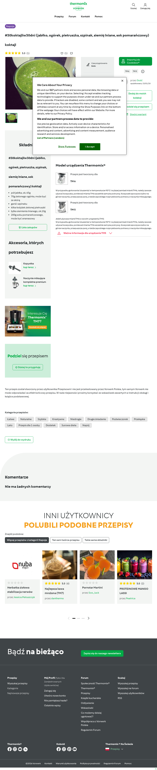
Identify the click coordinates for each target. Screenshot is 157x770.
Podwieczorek (120, 419)
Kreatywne (58, 419)
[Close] (122, 80)
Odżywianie (87, 703)
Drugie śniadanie (97, 419)
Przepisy (12, 677)
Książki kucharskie (91, 698)
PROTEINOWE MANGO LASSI (134, 591)
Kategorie (12, 688)
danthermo (57, 598)
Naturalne (26, 419)
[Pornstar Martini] (97, 564)
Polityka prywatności (90, 763)
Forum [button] (72, 16)
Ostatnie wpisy (52, 705)
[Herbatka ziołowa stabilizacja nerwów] (22, 564)
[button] (133, 6)
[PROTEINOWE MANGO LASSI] (134, 564)
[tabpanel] (78, 585)
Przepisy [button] (59, 16)
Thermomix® (88, 688)
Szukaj (121, 677)
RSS (120, 698)
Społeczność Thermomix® (95, 683)
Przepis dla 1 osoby (29, 425)
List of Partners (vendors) (51, 138)
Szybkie (42, 419)
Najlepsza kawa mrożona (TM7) (54, 591)
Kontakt (48, 763)
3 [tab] (83, 618)
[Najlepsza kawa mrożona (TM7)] (59, 564)
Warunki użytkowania (66, 763)
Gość (140, 80)
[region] (80, 116)
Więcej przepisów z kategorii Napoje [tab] (27, 540)
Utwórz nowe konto (55, 695)
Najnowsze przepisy (18, 693)
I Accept (90, 146)
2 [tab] (78, 618)
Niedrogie (75, 419)
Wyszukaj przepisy (17, 683)
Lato (9, 425)
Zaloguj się (50, 690)
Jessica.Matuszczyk (24, 597)
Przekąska (139, 419)
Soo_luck (94, 592)
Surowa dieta (69, 425)
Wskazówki (87, 707)
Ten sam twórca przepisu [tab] (65, 540)
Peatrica (130, 598)
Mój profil (54, 681)
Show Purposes (67, 146)
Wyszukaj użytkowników (131, 693)
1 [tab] (73, 618)
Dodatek (51, 425)
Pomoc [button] (99, 16)
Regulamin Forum (90, 729)
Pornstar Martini (92, 587)
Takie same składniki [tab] (96, 540)
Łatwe (10, 419)
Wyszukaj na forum (128, 688)
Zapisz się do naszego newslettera (102, 653)
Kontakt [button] (85, 16)
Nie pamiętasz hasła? (55, 700)
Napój (85, 425)
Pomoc (128, 763)
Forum (84, 677)
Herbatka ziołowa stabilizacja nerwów (20, 590)
